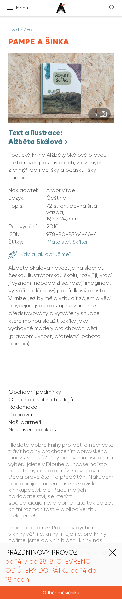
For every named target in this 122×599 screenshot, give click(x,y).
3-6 (28, 29)
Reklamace (22, 407)
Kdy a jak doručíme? (45, 254)
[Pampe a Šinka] (61, 121)
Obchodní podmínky (34, 392)
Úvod (13, 29)
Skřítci (80, 242)
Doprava (20, 414)
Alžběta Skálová (36, 141)
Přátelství (58, 242)
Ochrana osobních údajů (40, 399)
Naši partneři (24, 422)
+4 (95, 114)
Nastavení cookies (32, 429)
